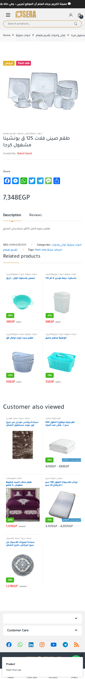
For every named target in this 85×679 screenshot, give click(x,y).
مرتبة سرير (50, 478)
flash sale (40, 250)
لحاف (19, 478)
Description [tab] (12, 215)
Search (75, 24)
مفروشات (11, 478)
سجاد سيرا (24, 418)
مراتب (48, 418)
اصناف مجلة (54, 250)
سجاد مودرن (12, 418)
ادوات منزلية (23, 35)
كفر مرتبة (56, 418)
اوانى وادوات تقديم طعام (50, 35)
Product (10, 664)
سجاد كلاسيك (13, 538)
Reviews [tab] (35, 215)
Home (6, 35)
